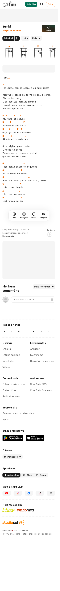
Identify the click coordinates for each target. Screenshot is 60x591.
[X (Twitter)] (51, 493)
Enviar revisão (8, 236)
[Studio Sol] (13, 522)
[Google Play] (12, 438)
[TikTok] (40, 493)
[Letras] (8, 510)
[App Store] (35, 438)
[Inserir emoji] (52, 299)
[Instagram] (18, 493)
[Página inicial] (9, 4)
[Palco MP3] (25, 510)
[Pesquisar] (42, 4)
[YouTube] (6, 493)
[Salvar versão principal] (17, 38)
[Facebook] (29, 493)
